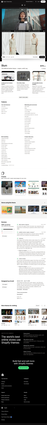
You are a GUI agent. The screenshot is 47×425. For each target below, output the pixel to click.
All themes (4, 287)
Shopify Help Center (5, 395)
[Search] (36, 2)
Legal (25, 399)
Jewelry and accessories (6, 385)
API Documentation (5, 397)
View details (19, 289)
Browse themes (29, 1)
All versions (25, 289)
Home (2, 388)
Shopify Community (5, 399)
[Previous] (42, 203)
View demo (35, 57)
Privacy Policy (4, 414)
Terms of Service (4, 411)
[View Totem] (33, 188)
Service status (27, 401)
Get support (4, 284)
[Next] (45, 203)
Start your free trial (24, 367)
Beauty (2, 383)
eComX (44, 68)
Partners (25, 397)
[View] (6, 210)
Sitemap (3, 419)
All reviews (4, 236)
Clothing (3, 381)
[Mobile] (25, 5)
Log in (38, 1)
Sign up (43, 1)
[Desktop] (22, 5)
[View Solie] (20, 188)
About (25, 395)
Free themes (26, 383)
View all (37, 305)
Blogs (2, 401)
